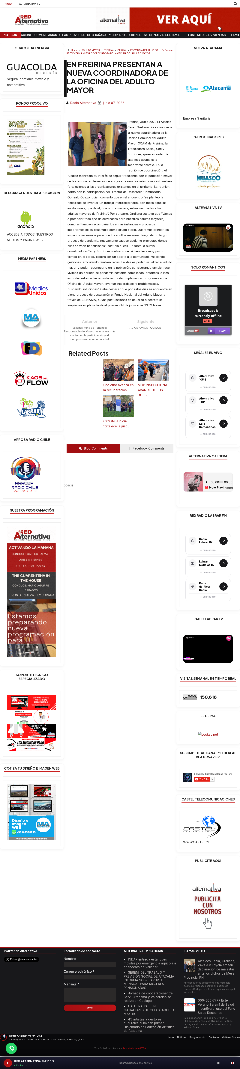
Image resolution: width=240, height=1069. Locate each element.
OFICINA (122, 50)
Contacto (214, 1037)
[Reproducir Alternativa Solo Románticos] (223, 424)
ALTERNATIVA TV (29, 3)
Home (74, 50)
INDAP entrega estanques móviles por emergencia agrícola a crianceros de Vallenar (150, 963)
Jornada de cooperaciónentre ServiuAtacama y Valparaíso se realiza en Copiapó (148, 997)
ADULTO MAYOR (91, 50)
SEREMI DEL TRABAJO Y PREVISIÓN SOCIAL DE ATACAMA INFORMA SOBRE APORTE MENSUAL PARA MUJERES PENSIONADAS (149, 980)
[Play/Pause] (8, 1063)
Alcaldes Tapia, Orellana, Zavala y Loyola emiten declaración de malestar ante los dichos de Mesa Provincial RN (209, 969)
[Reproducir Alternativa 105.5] (223, 378)
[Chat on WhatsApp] (11, 1048)
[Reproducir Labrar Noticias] (223, 563)
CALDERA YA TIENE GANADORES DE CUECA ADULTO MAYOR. (149, 1010)
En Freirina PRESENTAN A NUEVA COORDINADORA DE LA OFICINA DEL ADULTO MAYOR (120, 52)
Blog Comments (95, 448)
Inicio (171, 1037)
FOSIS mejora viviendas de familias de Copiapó (193, 35)
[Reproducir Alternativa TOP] (223, 400)
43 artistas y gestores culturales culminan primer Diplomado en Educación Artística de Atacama (149, 1025)
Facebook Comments (148, 448)
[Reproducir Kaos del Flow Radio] (223, 586)
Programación (197, 1037)
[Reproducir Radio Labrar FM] (223, 541)
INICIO (8, 3)
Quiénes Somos (231, 1037)
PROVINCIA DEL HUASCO (144, 50)
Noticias (181, 1037)
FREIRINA (109, 50)
